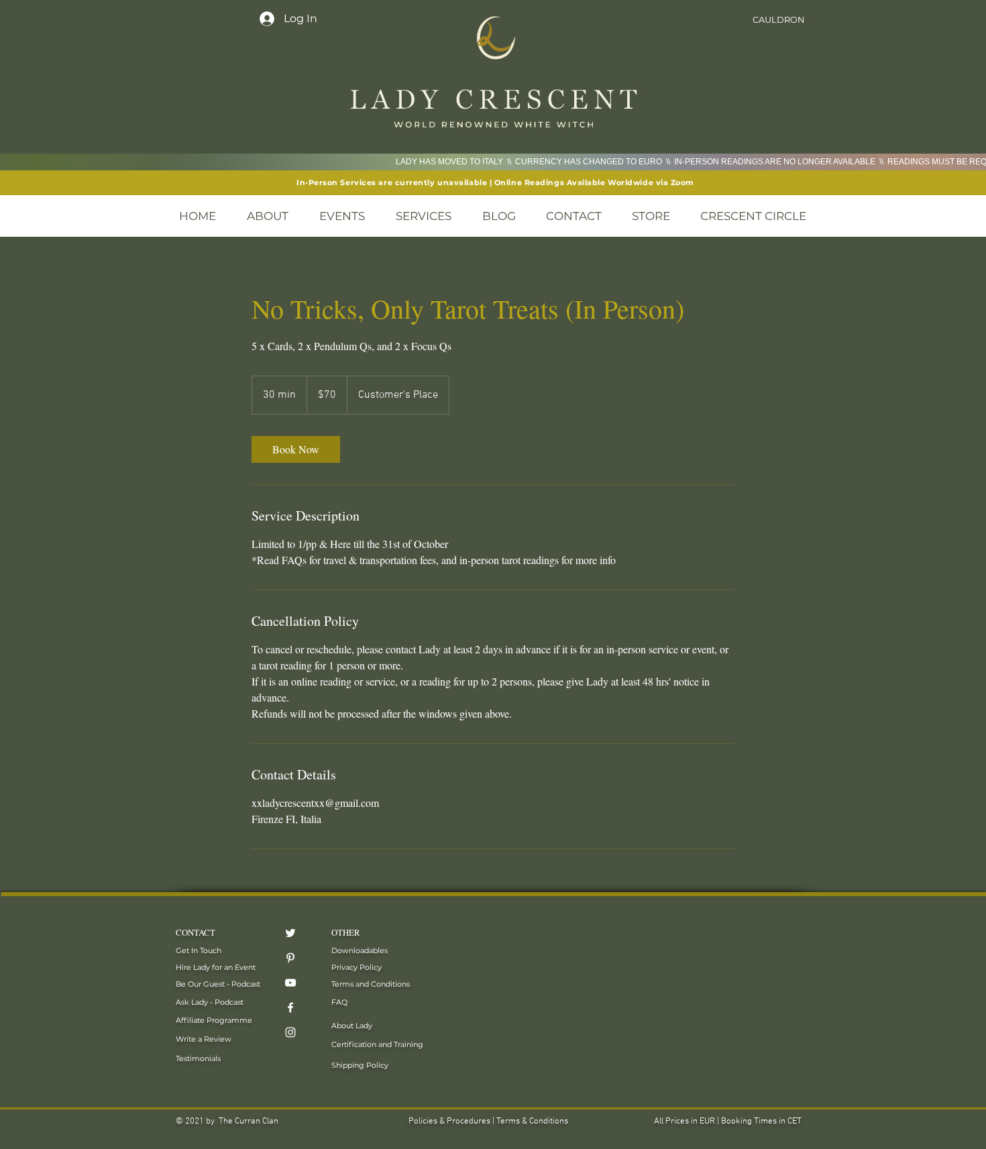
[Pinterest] (290, 958)
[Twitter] (290, 933)
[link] (296, 449)
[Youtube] (290, 982)
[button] (784, 20)
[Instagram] (290, 1032)
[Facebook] (290, 1007)
